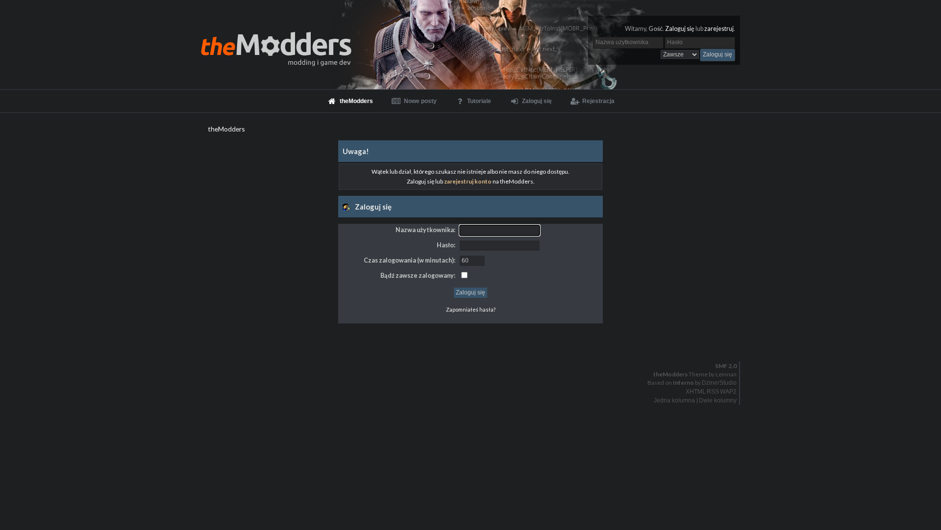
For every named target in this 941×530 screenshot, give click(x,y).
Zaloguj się (679, 28)
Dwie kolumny (718, 400)
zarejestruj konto (468, 181)
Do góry (474, 340)
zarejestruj (719, 28)
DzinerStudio (719, 382)
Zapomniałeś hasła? (470, 309)
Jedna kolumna (674, 400)
